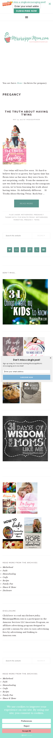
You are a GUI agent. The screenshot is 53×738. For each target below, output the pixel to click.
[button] (26, 359)
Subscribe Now (26, 377)
